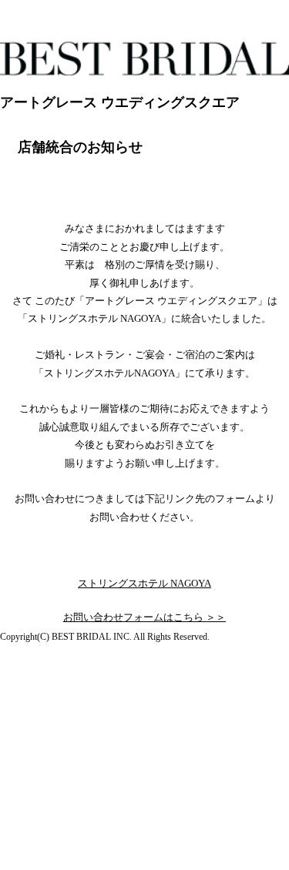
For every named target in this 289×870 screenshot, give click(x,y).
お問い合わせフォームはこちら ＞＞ (144, 617)
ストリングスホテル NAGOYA (144, 583)
